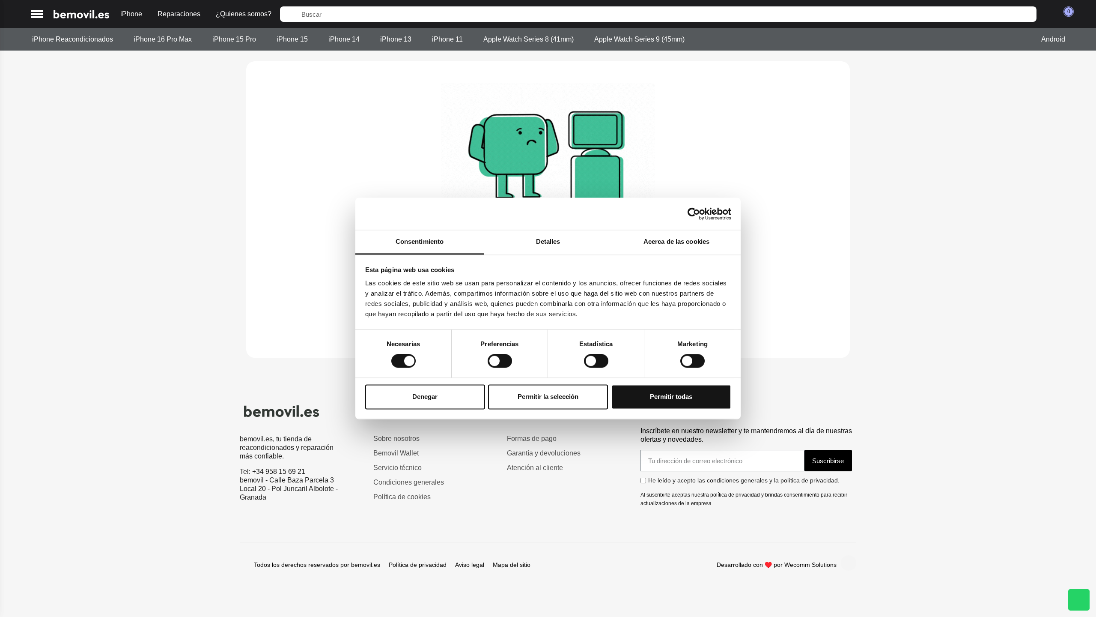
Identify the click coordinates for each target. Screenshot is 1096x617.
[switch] (500, 361)
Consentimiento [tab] (420, 241)
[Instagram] (848, 563)
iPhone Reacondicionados (72, 39)
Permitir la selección (548, 396)
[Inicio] (81, 14)
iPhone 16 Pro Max (163, 39)
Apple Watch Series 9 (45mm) (639, 39)
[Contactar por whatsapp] (1079, 600)
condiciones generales (737, 480)
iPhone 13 (395, 39)
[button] (37, 14)
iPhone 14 (344, 39)
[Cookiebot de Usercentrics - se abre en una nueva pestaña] (693, 213)
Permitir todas (671, 396)
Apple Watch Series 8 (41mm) (528, 39)
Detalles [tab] (548, 241)
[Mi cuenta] (1047, 14)
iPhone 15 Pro (234, 39)
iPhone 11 (447, 39)
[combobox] (658, 14)
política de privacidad (809, 480)
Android (1053, 39)
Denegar (425, 396)
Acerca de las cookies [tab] (676, 241)
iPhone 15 (292, 39)
